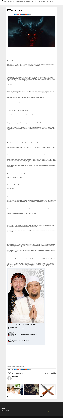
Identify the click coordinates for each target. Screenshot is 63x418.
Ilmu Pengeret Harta (42, 1)
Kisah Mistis (13, 366)
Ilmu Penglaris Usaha (19, 1)
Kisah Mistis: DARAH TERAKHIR (50, 373)
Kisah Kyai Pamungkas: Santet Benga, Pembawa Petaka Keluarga (14, 396)
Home (5, 1)
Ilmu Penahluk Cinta (50, 1)
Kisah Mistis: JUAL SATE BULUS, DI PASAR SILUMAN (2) (31, 396)
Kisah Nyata (17, 366)
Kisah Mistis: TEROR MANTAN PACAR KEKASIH (15, 373)
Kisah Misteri (9, 366)
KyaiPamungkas (15, 376)
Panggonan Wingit (22, 366)
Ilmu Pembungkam (27, 1)
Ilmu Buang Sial (34, 1)
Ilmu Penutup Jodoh (11, 1)
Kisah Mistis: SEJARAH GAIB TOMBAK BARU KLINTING (46, 396)
